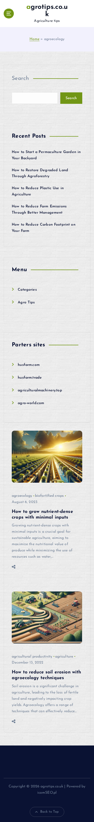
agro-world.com (31, 403)
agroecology (22, 496)
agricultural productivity (32, 657)
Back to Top (49, 811)
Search (20, 78)
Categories (27, 290)
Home (35, 39)
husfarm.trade (30, 378)
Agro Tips (26, 302)
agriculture (64, 657)
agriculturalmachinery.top (40, 390)
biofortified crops (49, 496)
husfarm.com (29, 365)
